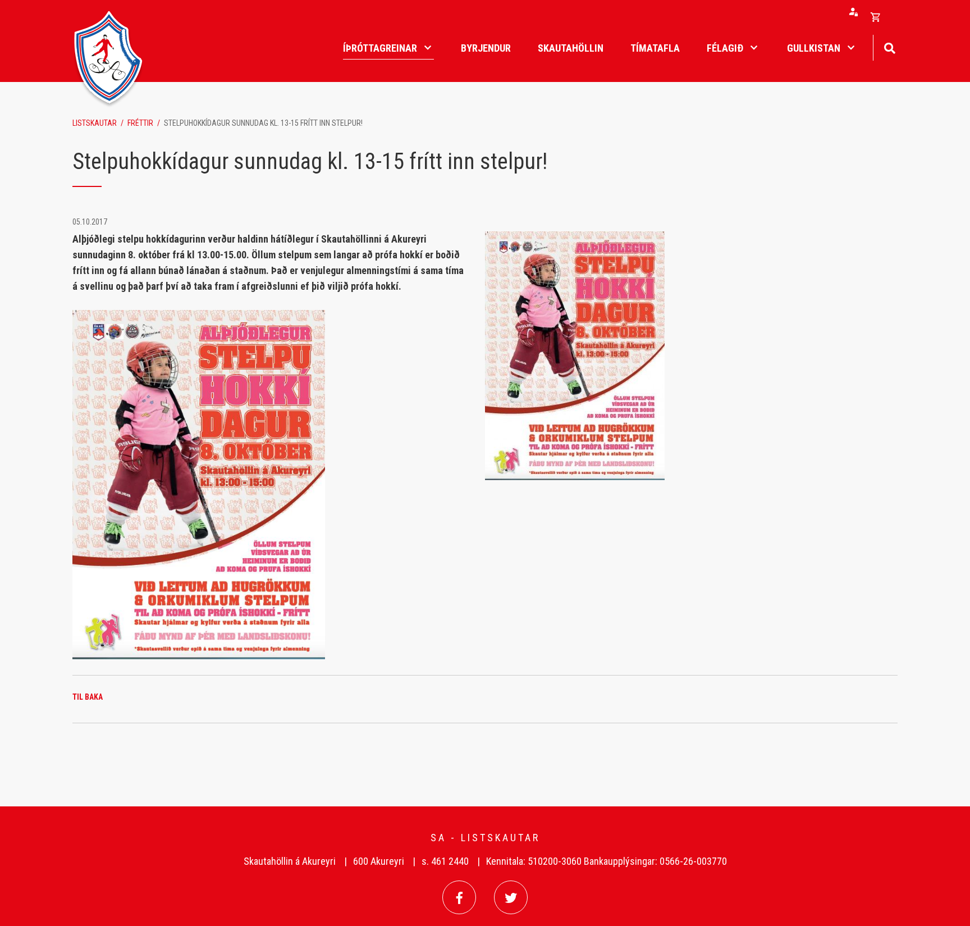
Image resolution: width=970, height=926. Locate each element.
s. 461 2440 (445, 861)
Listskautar (94, 122)
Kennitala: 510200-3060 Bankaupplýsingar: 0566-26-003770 (606, 861)
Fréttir (140, 122)
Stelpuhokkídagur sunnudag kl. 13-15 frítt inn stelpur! (263, 122)
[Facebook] (459, 897)
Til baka (87, 696)
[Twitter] (511, 897)
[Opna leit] (889, 47)
